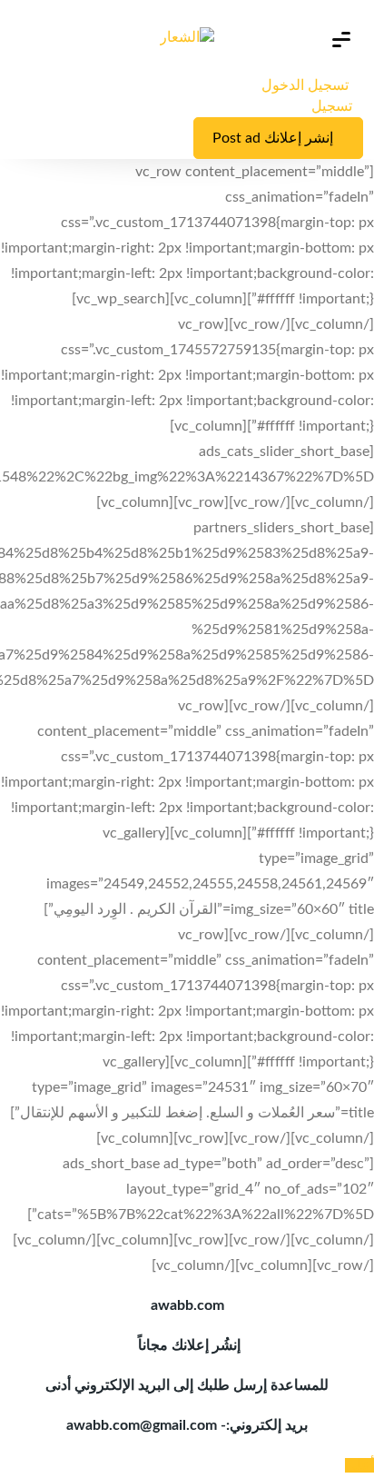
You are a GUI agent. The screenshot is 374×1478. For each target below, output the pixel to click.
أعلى (359, 1465)
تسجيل (331, 106)
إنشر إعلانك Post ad (272, 138)
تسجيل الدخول (306, 85)
